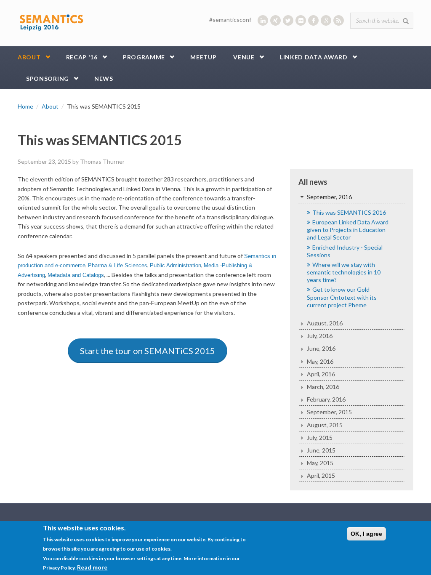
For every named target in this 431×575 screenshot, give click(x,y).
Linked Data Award (314, 57)
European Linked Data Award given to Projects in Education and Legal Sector (347, 229)
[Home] (51, 20)
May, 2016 (320, 361)
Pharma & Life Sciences (117, 266)
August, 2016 (325, 323)
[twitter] (288, 20)
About (29, 57)
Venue (244, 57)
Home (25, 106)
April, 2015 (321, 475)
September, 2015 (329, 411)
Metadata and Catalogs (76, 275)
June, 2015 (321, 450)
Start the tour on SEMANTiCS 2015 (147, 351)
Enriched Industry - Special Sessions (345, 251)
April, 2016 (321, 374)
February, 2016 (326, 399)
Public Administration (175, 266)
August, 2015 (325, 425)
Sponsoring (47, 78)
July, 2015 (320, 437)
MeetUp (203, 57)
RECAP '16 (82, 57)
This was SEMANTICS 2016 (349, 212)
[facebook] (313, 20)
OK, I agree (366, 533)
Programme (144, 57)
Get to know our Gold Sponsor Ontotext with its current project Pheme (342, 297)
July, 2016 (320, 335)
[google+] (326, 20)
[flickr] (300, 20)
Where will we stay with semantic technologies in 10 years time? (343, 272)
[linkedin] (263, 20)
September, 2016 (329, 196)
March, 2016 (323, 386)
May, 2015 (320, 462)
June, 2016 (321, 348)
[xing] (275, 20)
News (103, 78)
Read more (92, 567)
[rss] (338, 20)
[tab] (351, 197)
